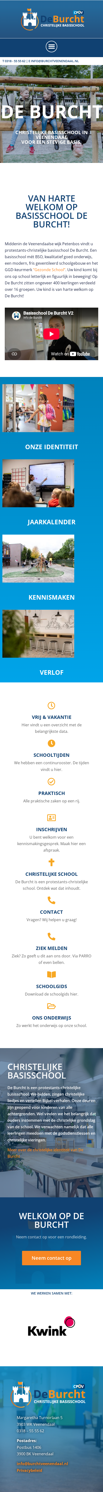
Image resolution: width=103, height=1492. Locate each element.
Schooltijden (51, 755)
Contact (51, 912)
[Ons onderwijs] (51, 1006)
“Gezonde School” (49, 269)
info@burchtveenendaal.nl (42, 1463)
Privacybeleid (29, 1470)
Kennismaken (52, 597)
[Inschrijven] (51, 818)
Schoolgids (51, 986)
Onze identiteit (51, 446)
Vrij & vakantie (51, 717)
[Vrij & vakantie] (51, 705)
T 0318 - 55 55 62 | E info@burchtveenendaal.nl (40, 61)
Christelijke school (51, 874)
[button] (51, 46)
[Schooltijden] (51, 743)
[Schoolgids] (51, 975)
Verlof (51, 672)
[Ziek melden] (51, 936)
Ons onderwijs (51, 1018)
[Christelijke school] (51, 862)
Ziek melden (51, 948)
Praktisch (51, 793)
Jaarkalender (51, 522)
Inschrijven (51, 829)
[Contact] (51, 900)
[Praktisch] (51, 781)
